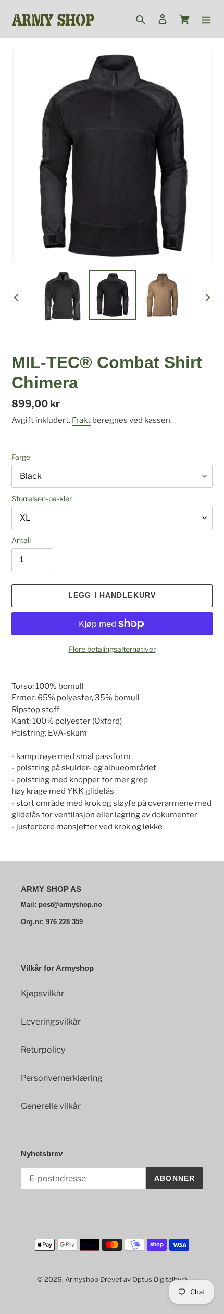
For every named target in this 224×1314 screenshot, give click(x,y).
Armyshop (81, 1279)
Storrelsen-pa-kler (41, 498)
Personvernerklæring (62, 1078)
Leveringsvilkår (51, 1022)
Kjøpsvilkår (42, 994)
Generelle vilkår (51, 1106)
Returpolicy (43, 1050)
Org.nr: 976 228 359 (52, 922)
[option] (63, 297)
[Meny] (206, 19)
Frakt (81, 420)
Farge (20, 456)
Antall (21, 540)
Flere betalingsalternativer (112, 649)
